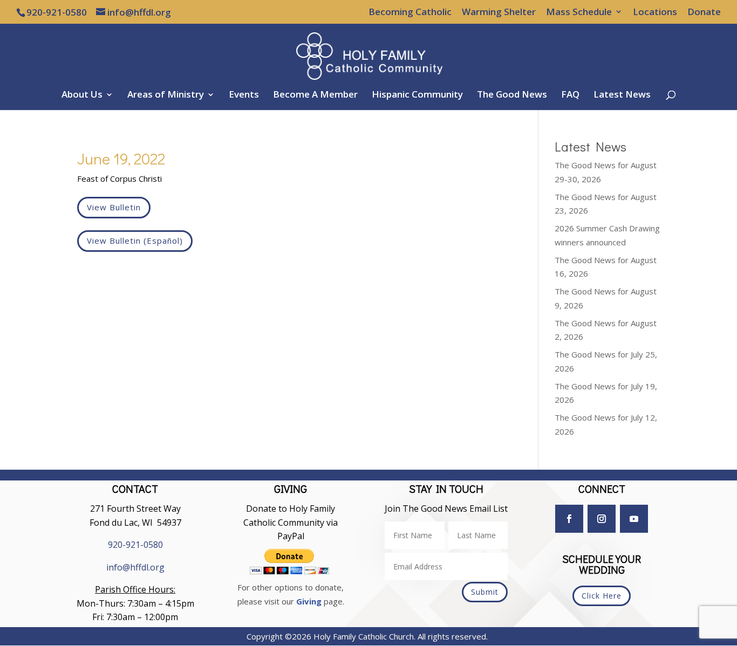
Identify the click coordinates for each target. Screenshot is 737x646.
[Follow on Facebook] (569, 519)
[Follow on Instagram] (602, 519)
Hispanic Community (417, 95)
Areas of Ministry (165, 95)
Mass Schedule (579, 12)
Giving (309, 601)
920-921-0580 (135, 545)
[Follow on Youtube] (634, 519)
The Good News (512, 95)
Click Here (602, 595)
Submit (485, 592)
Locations (655, 12)
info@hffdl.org (135, 567)
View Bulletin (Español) (135, 240)
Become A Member (315, 95)
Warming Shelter (499, 12)
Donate (704, 12)
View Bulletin (114, 207)
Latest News (622, 95)
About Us (82, 95)
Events (244, 95)
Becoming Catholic (410, 12)
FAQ (570, 95)
